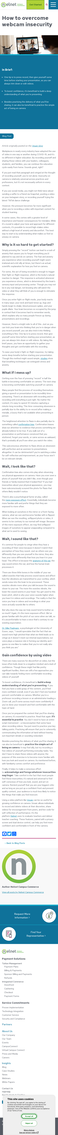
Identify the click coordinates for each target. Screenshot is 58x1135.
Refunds (8, 978)
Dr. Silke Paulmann (10, 628)
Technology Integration (12, 1011)
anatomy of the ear (41, 560)
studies (44, 358)
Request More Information (22, 915)
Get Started (35, 4)
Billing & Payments (13, 970)
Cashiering (9, 988)
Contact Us (7, 1088)
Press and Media (10, 1053)
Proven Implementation (13, 1007)
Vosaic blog (37, 145)
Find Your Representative (35, 934)
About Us (7, 1031)
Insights (6, 1063)
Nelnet (14, 816)
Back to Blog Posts (15, 843)
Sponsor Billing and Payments (18, 974)
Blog (4, 1067)
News (4, 1074)
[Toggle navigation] (53, 4)
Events (5, 1042)
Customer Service (10, 1015)
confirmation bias (26, 424)
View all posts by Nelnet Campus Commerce (23, 892)
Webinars (6, 1078)
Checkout (8, 992)
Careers (5, 1057)
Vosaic (30, 800)
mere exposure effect (16, 500)
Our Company (8, 1035)
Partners (7, 1024)
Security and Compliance (13, 1018)
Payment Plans (11, 966)
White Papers (8, 1082)
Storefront (9, 984)
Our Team (6, 1038)
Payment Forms (11, 996)
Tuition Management (12, 963)
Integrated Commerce (13, 981)
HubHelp (6, 1091)
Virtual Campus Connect (13, 1050)
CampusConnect (10, 1046)
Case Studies (8, 1070)
